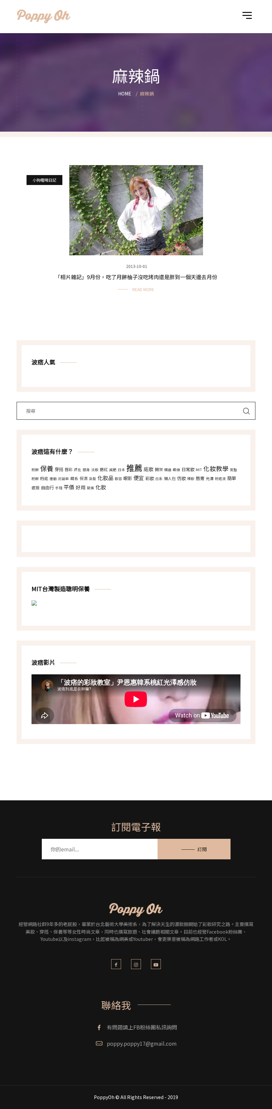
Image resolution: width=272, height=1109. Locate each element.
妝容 (118, 478)
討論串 (63, 478)
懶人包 (170, 478)
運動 (53, 478)
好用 (81, 487)
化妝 (101, 487)
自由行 (47, 487)
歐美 (90, 487)
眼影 (127, 478)
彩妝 (149, 478)
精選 (167, 469)
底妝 (149, 468)
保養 (46, 468)
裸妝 (190, 478)
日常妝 (187, 469)
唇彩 (69, 469)
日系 (159, 478)
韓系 (74, 478)
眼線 (176, 469)
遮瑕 (35, 487)
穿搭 (59, 469)
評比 (77, 469)
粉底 (44, 478)
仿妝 (181, 478)
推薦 (134, 467)
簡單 (231, 478)
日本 (121, 469)
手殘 (58, 487)
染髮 (92, 478)
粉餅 (35, 469)
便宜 (138, 478)
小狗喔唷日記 (44, 180)
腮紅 (104, 469)
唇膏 (200, 478)
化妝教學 (216, 468)
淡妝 (95, 469)
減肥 (112, 469)
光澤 (210, 478)
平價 (69, 487)
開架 (159, 469)
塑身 (86, 469)
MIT (199, 469)
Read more (143, 289)
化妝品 (105, 478)
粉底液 (220, 478)
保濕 (84, 478)
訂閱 (202, 849)
